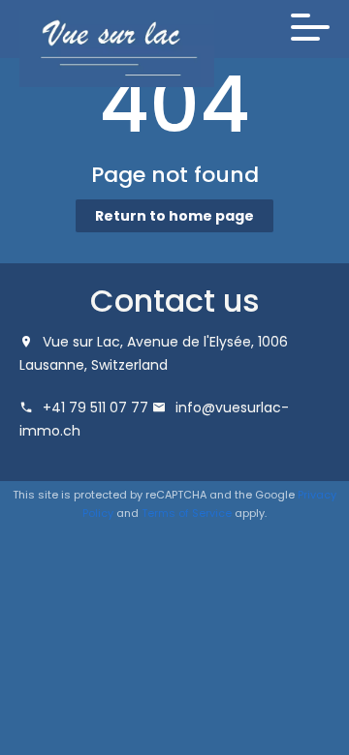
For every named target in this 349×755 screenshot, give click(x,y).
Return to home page (174, 216)
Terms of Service (187, 513)
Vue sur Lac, (83, 341)
